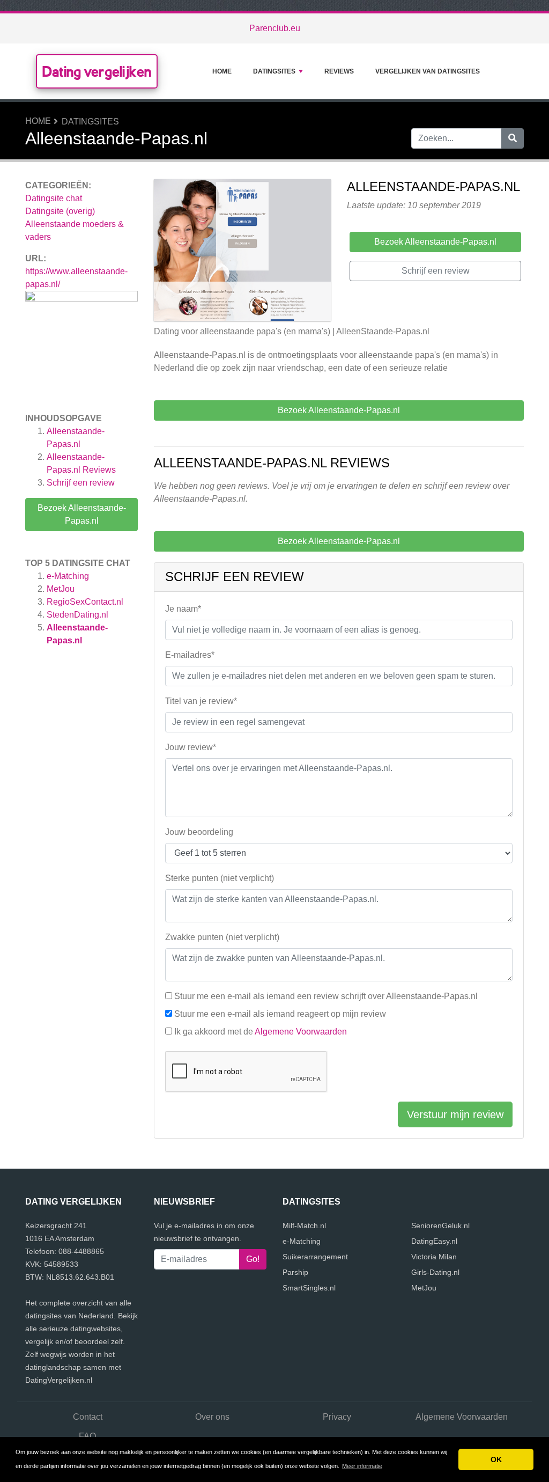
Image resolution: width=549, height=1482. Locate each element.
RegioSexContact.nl (85, 601)
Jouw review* (190, 747)
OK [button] (496, 1459)
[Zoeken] (512, 138)
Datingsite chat (53, 198)
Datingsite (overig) (60, 211)
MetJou (61, 588)
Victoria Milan (434, 1256)
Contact (87, 1416)
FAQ (87, 1436)
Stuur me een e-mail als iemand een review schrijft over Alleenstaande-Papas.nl (326, 996)
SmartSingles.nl (309, 1287)
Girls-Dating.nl (435, 1272)
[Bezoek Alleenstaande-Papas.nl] (242, 251)
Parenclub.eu (274, 28)
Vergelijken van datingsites (427, 71)
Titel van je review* (201, 701)
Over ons (212, 1416)
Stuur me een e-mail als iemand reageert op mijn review (280, 1013)
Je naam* (183, 608)
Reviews (339, 71)
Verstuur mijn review (455, 1114)
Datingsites (274, 71)
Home (222, 71)
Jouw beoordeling (199, 832)
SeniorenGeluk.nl (440, 1225)
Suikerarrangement (315, 1256)
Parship (295, 1272)
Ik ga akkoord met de (260, 1031)
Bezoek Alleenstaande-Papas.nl (82, 514)
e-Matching (68, 576)
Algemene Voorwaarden (301, 1031)
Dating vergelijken (96, 71)
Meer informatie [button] (362, 1466)
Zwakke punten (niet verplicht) (222, 937)
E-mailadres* (189, 654)
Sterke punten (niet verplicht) (219, 878)
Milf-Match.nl (304, 1225)
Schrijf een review (81, 482)
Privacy (337, 1416)
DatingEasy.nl (434, 1241)
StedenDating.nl (77, 614)
